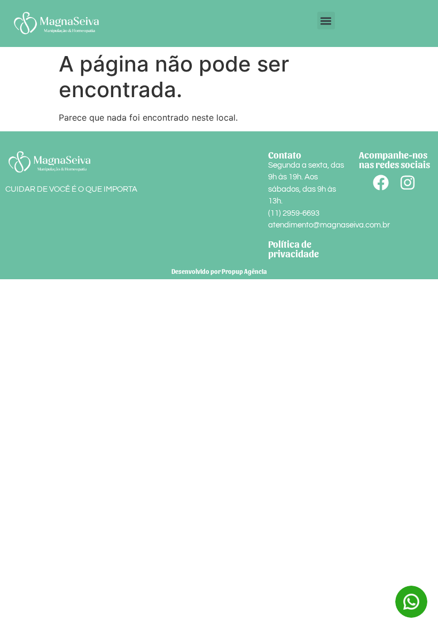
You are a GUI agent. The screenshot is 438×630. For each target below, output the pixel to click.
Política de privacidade (293, 248)
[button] (326, 20)
